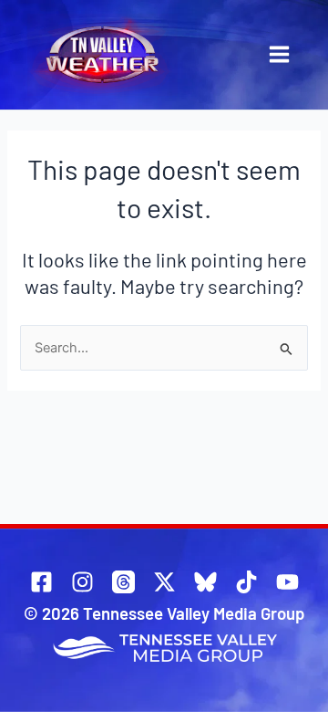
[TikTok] (246, 582)
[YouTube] (287, 582)
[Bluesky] (205, 582)
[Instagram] (82, 582)
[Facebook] (41, 582)
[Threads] (123, 582)
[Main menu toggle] (279, 54)
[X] (164, 582)
